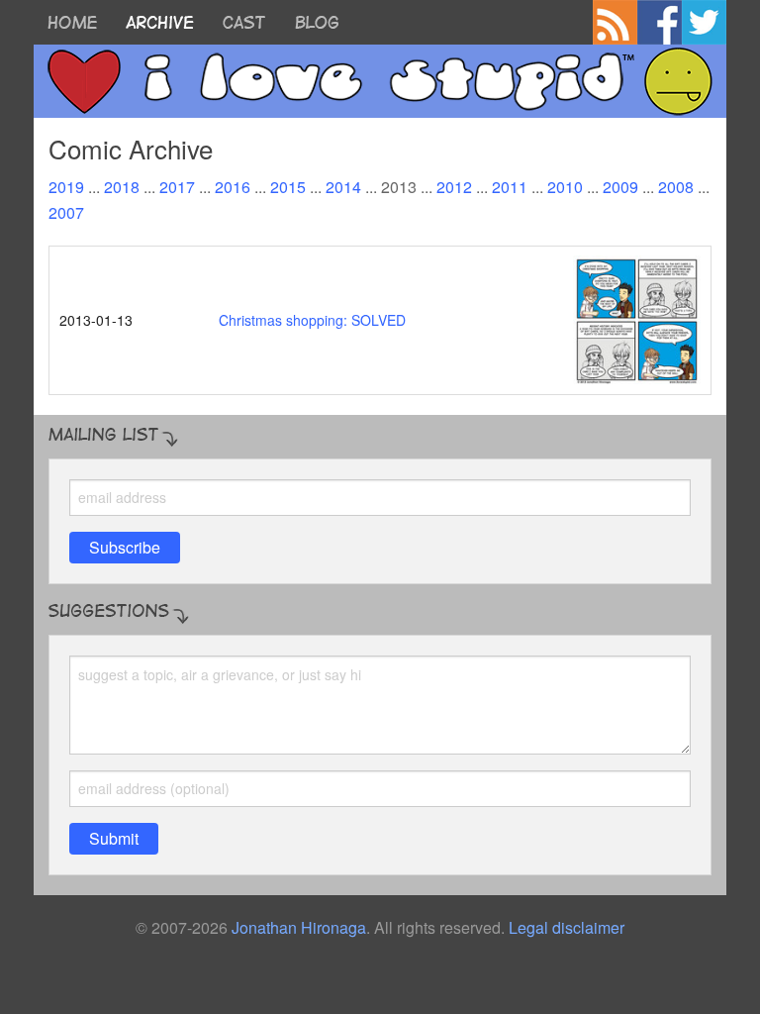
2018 (122, 186)
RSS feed (615, 22)
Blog (317, 22)
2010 (565, 186)
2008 (676, 186)
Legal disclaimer (566, 927)
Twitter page (704, 22)
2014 (343, 186)
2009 (620, 186)
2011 (509, 186)
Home (73, 22)
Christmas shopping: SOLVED (312, 320)
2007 (66, 212)
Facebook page (659, 22)
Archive (160, 22)
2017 (177, 186)
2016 (232, 186)
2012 (454, 186)
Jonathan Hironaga (299, 927)
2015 (288, 186)
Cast (244, 22)
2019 (66, 186)
